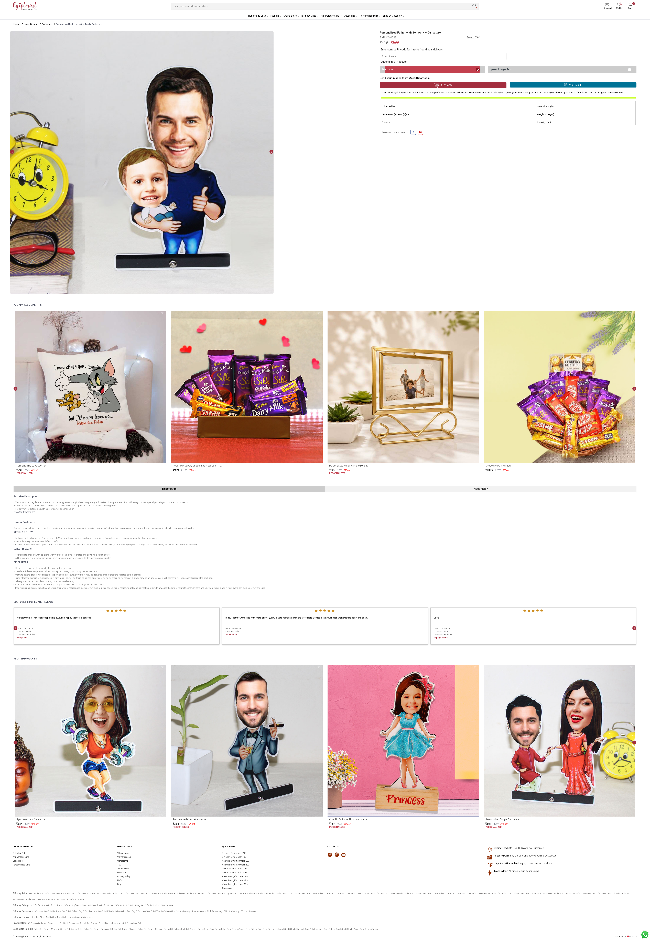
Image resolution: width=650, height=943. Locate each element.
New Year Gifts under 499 (48, 899)
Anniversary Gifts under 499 (577, 893)
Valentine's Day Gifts (165, 911)
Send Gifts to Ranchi (369, 929)
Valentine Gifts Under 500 (426, 893)
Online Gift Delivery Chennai (123, 929)
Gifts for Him (39, 905)
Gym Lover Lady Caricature (30, 819)
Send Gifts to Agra (332, 929)
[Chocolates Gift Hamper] (559, 387)
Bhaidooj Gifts (37, 917)
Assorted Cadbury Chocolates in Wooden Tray (197, 465)
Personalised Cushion (57, 923)
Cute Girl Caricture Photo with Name (348, 819)
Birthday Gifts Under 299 (234, 853)
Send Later (388, 69)
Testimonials (123, 868)
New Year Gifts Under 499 (234, 872)
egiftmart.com (27, 936)
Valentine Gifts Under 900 (450, 893)
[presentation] (12, 151)
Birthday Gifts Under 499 (234, 857)
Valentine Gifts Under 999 (474, 893)
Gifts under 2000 (165, 893)
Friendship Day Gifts (116, 911)
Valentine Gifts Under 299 (329, 893)
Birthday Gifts (308, 15)
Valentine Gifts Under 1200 (525, 893)
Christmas (88, 917)
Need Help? (481, 488)
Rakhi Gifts (51, 917)
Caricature (47, 24)
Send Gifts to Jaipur (313, 929)
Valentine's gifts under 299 (234, 876)
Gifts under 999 (99, 893)
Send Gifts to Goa (253, 929)
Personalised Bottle (134, 923)
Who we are (122, 853)
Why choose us (124, 857)
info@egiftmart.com (24, 512)
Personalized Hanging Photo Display (348, 465)
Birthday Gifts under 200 (185, 893)
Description (169, 488)
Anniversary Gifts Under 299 (235, 861)
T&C (119, 864)
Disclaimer (122, 872)
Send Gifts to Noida (235, 929)
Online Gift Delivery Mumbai (46, 929)
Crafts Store (290, 15)
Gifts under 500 (83, 893)
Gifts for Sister (167, 905)
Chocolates (227, 888)
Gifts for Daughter (135, 905)
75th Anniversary (248, 911)
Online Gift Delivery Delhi (71, 929)
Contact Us (122, 861)
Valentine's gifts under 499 (234, 880)
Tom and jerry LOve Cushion (31, 465)
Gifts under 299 (52, 893)
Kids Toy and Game (95, 923)
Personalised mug (39, 923)
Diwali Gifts (62, 917)
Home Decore (30, 24)
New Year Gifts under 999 (72, 899)
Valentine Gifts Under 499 (402, 893)
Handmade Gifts (257, 15)
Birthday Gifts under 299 (209, 893)
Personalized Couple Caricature (189, 819)
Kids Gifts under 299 (600, 893)
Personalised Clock (77, 923)
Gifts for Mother (106, 905)
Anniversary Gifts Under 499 (235, 864)
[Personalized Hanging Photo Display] (403, 387)
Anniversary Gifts (330, 15)
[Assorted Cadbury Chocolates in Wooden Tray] (247, 387)
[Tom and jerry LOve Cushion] (90, 387)
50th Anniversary (231, 911)
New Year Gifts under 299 (24, 899)
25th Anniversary (214, 911)
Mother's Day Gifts (61, 911)
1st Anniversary (183, 911)
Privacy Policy (123, 876)
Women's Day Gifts (43, 911)
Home (16, 24)
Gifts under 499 (67, 893)
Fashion (274, 15)
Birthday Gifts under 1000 (280, 893)
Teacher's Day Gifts (97, 911)
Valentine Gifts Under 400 (377, 893)
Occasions (349, 15)
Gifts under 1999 (148, 893)
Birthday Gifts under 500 (256, 893)
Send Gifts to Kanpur (293, 929)
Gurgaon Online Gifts (198, 929)
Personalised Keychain (115, 923)
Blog (119, 884)
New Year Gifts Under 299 (234, 868)
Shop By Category (392, 15)
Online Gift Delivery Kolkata (176, 929)
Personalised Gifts (21, 864)
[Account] (609, 3)
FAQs (119, 880)
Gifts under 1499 (131, 893)
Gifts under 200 (36, 893)
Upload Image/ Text (501, 69)
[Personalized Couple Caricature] (247, 741)
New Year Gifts (148, 911)
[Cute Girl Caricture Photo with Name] (403, 741)
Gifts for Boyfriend (72, 905)
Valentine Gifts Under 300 (353, 893)
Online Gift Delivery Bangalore (97, 929)
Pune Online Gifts (217, 929)
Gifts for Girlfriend (54, 905)
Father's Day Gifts (79, 911)
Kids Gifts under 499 (621, 893)
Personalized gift (369, 15)
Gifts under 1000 (114, 893)
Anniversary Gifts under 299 (550, 893)
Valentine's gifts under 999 (234, 884)
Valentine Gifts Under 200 (305, 893)
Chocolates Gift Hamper (498, 465)
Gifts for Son (120, 905)
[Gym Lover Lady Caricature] (90, 741)
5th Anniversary (199, 911)
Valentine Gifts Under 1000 (499, 893)
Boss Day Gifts (133, 911)
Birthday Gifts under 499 (233, 893)
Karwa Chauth (75, 917)
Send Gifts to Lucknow (273, 929)
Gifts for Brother (152, 905)
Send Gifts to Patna (350, 929)
